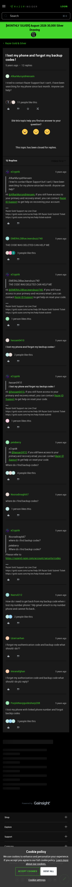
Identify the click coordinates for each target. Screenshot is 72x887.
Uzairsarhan (17, 638)
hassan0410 (17, 340)
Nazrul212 (16, 595)
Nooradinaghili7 (20, 494)
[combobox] (36, 15)
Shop (7, 817)
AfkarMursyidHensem (22, 76)
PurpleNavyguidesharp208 (25, 703)
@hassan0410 (16, 391)
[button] (4, 7)
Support (8, 836)
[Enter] (6, 15)
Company (9, 846)
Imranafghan (18, 671)
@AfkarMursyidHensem (22, 194)
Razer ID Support (24, 297)
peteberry (16, 442)
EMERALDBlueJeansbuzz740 (27, 238)
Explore (8, 827)
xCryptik (15, 171)
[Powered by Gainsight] (36, 804)
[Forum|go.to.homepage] (23, 7)
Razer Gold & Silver (15, 43)
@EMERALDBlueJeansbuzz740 (26, 289)
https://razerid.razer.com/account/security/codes (33, 558)
